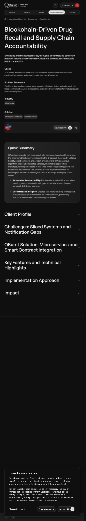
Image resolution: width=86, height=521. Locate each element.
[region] (42, 489)
